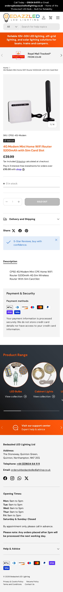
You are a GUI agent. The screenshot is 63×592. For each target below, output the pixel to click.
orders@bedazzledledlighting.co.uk (31, 470)
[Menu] (57, 17)
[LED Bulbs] (15, 374)
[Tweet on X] (13, 230)
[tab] (10, 261)
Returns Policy (32, 581)
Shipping (20, 161)
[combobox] (31, 26)
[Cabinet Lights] (44, 374)
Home (5, 68)
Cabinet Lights (44, 391)
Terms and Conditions (12, 584)
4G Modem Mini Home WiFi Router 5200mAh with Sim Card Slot (30, 70)
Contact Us (29, 584)
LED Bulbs (16, 391)
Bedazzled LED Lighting (20, 576)
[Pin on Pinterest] (26, 230)
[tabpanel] (31, 275)
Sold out (42, 201)
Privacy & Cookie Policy (13, 581)
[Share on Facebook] (20, 230)
